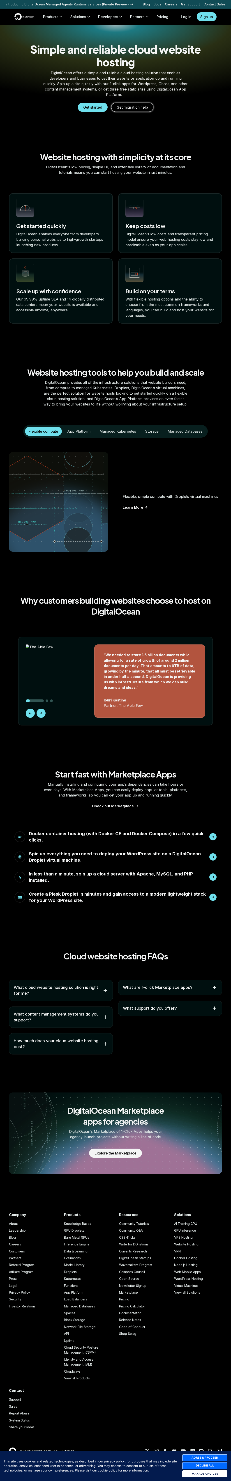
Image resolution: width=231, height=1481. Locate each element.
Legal (13, 1286)
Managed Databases (185, 431)
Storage (152, 431)
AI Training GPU (185, 1224)
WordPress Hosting (188, 1279)
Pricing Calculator (132, 1306)
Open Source (129, 1279)
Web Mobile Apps (187, 1272)
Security (15, 1299)
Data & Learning (76, 1251)
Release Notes (130, 1320)
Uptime (69, 1341)
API (66, 1334)
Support (15, 1399)
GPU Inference (185, 1230)
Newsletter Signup (132, 1286)
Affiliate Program (21, 1272)
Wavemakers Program (135, 1265)
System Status (19, 1420)
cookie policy (107, 1470)
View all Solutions (187, 1292)
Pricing (124, 1299)
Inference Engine (77, 1244)
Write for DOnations (133, 1244)
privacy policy (114, 1461)
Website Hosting (186, 1244)
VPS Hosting (183, 1237)
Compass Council (132, 1272)
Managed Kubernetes (117, 431)
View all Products (77, 1378)
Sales (13, 1406)
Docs (157, 4)
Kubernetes (72, 1279)
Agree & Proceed (205, 1457)
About (13, 1224)
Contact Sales (214, 4)
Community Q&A (131, 1230)
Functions (71, 1286)
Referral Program (22, 1265)
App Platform (78, 431)
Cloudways (72, 1371)
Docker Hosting (185, 1258)
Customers (17, 1251)
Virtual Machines (186, 1286)
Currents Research (133, 1251)
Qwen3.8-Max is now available (30, 4)
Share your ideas (22, 1427)
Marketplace (128, 1292)
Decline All (205, 1465)
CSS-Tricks (127, 1237)
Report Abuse (19, 1413)
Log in (186, 16)
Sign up (206, 16)
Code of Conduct (132, 1327)
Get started (92, 107)
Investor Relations (22, 1306)
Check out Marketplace (113, 806)
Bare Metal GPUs (76, 1237)
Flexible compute (43, 431)
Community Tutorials (134, 1224)
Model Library (74, 1265)
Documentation (130, 1313)
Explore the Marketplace (115, 1153)
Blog (146, 4)
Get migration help (132, 107)
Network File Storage (80, 1327)
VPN (177, 1251)
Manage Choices (205, 1473)
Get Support (190, 4)
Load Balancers (75, 1299)
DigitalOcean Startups (135, 1258)
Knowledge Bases (77, 1224)
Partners (15, 1258)
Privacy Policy (19, 1292)
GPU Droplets (74, 1230)
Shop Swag (127, 1334)
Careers (171, 4)
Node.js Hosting (186, 1265)
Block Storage (74, 1320)
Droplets (70, 1272)
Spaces (69, 1313)
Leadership (17, 1230)
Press (13, 1279)
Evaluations (72, 1258)
